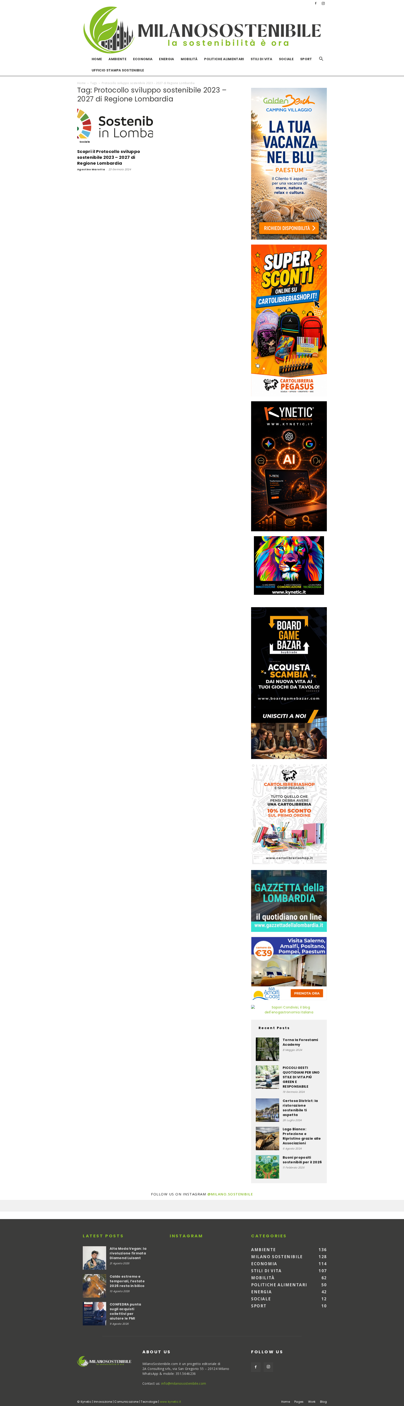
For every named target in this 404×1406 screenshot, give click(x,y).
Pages (299, 1402)
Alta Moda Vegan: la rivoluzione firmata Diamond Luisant (128, 1253)
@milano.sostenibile (230, 1194)
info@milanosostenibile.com (183, 1383)
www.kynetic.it (170, 1402)
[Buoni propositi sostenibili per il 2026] (267, 1167)
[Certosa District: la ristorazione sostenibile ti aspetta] (267, 1110)
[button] (321, 59)
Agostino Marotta (91, 169)
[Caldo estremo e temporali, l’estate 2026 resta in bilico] (94, 1286)
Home (97, 59)
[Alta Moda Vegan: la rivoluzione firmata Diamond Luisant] (94, 1258)
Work (311, 1402)
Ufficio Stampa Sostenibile (118, 70)
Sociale (286, 59)
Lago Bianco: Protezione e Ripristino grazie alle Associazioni (302, 1136)
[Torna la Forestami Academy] (267, 1049)
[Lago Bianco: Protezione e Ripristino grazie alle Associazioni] (267, 1138)
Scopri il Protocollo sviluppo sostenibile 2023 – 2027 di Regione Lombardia (108, 157)
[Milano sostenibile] (202, 30)
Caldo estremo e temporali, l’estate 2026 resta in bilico (127, 1281)
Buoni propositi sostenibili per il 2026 (302, 1159)
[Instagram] (323, 3)
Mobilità (189, 59)
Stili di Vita (261, 59)
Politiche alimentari (224, 59)
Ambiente (117, 59)
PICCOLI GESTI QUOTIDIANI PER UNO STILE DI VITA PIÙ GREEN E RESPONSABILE (301, 1077)
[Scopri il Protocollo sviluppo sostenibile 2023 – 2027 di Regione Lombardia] (115, 126)
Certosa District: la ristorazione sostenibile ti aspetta (300, 1107)
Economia (143, 59)
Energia (166, 59)
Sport (306, 59)
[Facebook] (315, 3)
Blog (323, 1402)
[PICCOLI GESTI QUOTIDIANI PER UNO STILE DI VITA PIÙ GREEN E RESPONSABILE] (267, 1077)
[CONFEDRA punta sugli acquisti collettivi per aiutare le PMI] (94, 1313)
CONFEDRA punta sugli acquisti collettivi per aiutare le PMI (125, 1311)
